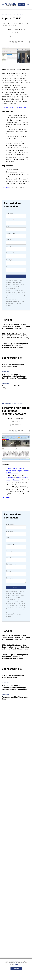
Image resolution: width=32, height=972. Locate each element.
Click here (5, 187)
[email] (22, 42)
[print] (29, 42)
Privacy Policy (18, 964)
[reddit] (19, 42)
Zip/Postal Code (11, 253)
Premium (16, 480)
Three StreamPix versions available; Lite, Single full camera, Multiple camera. (18, 471)
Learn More (6, 497)
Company (9, 240)
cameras (11, 477)
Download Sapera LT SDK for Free (14, 107)
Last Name (10, 220)
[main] (16, 965)
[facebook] (10, 42)
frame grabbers (22, 477)
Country (9, 260)
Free (8, 480)
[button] (3, 4)
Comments (9, 267)
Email (8, 226)
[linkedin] (13, 42)
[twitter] (16, 42)
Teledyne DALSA (19, 29)
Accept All (16, 968)
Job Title (9, 246)
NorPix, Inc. (20, 418)
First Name (10, 213)
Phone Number (10, 233)
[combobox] (16, 263)
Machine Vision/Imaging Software (12, 14)
